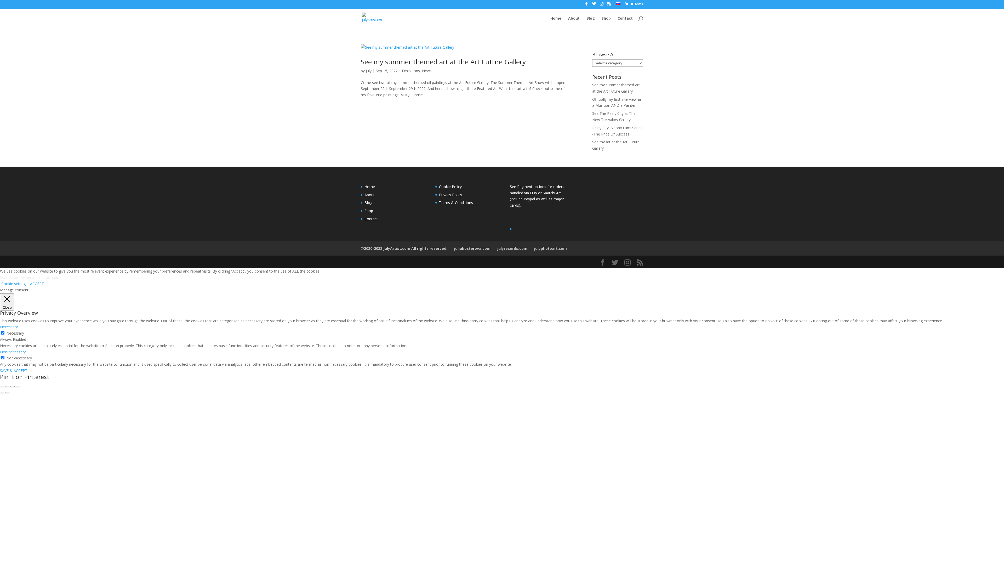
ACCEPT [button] (37, 283)
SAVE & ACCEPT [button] (13, 370)
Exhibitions (411, 70)
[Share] (7, 386)
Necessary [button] (9, 326)
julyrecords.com (512, 248)
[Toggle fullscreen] (12, 386)
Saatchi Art (552, 192)
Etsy (534, 192)
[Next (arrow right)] (7, 392)
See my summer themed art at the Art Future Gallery (443, 61)
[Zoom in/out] (18, 386)
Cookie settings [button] (14, 283)
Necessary (15, 333)
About (574, 18)
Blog (590, 18)
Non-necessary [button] (13, 351)
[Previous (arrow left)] (2, 392)
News (427, 70)
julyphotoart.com (550, 248)
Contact (625, 18)
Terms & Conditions (456, 202)
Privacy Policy (450, 194)
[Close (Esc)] (2, 386)
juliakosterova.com (472, 248)
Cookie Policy (450, 186)
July (369, 70)
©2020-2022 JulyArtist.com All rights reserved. (404, 248)
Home (555, 18)
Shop (606, 18)
